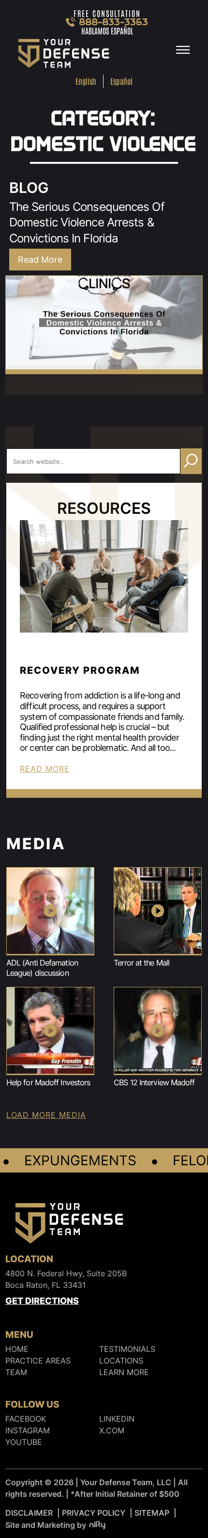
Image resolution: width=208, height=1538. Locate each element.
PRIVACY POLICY (93, 1513)
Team (16, 1372)
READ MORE (45, 769)
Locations (121, 1360)
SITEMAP (151, 1513)
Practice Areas (38, 1360)
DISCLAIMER (29, 1513)
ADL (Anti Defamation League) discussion (42, 968)
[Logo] (69, 1225)
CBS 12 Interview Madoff (154, 1082)
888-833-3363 (114, 21)
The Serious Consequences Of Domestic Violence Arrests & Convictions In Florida (86, 222)
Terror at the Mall (141, 962)
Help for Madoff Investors (48, 1082)
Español (121, 81)
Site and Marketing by (45, 1525)
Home (17, 1349)
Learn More (124, 1372)
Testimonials (127, 1349)
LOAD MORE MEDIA (46, 1115)
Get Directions (42, 1301)
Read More (40, 259)
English (85, 81)
